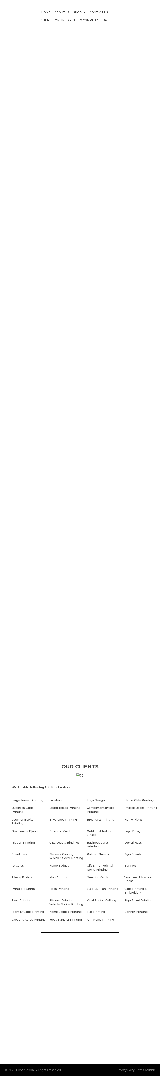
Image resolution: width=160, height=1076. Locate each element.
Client (45, 20)
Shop (77, 12)
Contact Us (99, 12)
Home (46, 12)
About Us (61, 12)
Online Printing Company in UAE (82, 20)
